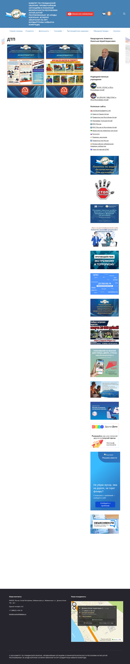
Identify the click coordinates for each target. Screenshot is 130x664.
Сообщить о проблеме (105, 504)
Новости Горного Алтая (100, 114)
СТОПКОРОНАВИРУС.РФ (101, 111)
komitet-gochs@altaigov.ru (17, 614)
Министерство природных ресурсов (105, 130)
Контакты (117, 31)
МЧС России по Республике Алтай (104, 127)
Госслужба (58, 31)
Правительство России (100, 140)
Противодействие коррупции (77, 31)
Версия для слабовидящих (82, 14)
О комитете (30, 31)
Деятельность (44, 31)
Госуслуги (95, 134)
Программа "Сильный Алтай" (102, 121)
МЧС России (96, 124)
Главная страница (16, 31)
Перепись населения (99, 137)
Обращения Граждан (101, 31)
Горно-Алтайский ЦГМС (100, 149)
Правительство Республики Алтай (104, 117)
